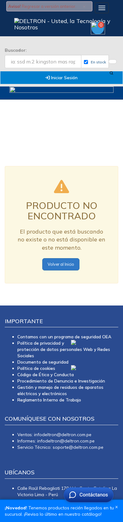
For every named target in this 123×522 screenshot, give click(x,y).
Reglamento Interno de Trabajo (49, 399)
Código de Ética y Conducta (45, 374)
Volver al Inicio (61, 264)
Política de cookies (36, 368)
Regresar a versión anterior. (49, 6)
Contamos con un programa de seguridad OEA (64, 336)
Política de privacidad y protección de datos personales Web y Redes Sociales (63, 349)
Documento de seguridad (42, 362)
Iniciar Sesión (64, 77)
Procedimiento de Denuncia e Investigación (61, 380)
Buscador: (16, 50)
